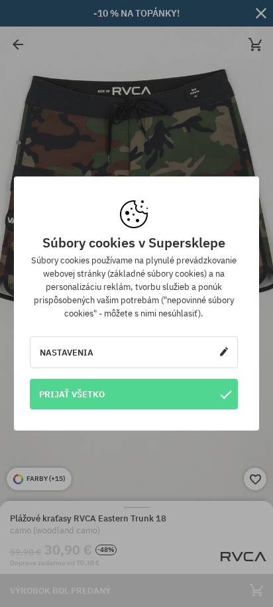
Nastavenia (66, 352)
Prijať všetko (72, 394)
